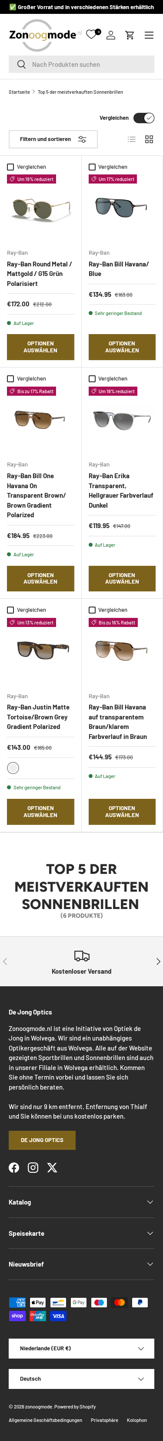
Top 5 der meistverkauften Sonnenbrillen (80, 91)
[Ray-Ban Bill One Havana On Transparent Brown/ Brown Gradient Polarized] (40, 420)
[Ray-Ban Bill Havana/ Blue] (122, 208)
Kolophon (137, 1420)
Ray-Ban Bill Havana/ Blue (119, 269)
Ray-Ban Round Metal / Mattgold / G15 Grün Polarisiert (39, 273)
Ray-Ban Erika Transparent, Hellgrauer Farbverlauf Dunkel (121, 490)
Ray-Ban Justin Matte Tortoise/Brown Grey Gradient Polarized (38, 716)
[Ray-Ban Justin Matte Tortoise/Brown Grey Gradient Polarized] (40, 651)
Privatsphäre (104, 1420)
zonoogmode (38, 1406)
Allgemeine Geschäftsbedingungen (45, 1420)
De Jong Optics (42, 1139)
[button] (130, 35)
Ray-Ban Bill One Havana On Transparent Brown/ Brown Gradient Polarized (36, 495)
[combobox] (81, 64)
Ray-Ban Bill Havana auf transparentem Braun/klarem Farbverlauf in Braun (118, 721)
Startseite (19, 91)
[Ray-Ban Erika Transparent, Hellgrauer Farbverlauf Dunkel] (122, 420)
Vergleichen (114, 117)
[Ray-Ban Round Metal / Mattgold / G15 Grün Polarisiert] (40, 208)
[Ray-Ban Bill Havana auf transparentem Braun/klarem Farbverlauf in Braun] (122, 651)
